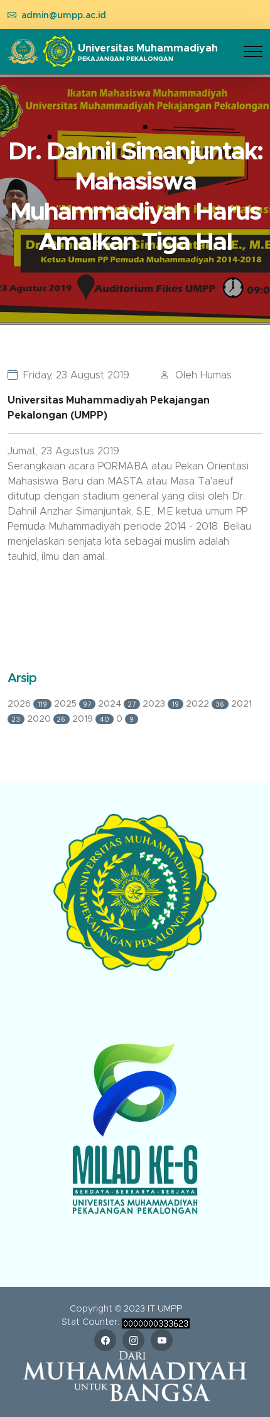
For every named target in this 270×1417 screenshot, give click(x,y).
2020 (46, 719)
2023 (161, 704)
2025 (73, 704)
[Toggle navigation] (253, 52)
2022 (205, 704)
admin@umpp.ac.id (63, 15)
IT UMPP (165, 1309)
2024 (117, 704)
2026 (27, 704)
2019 (90, 719)
